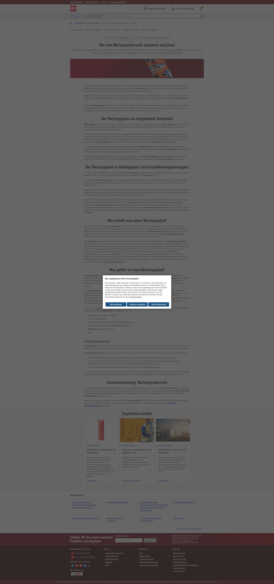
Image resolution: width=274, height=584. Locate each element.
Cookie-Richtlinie (135, 297)
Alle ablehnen (116, 304)
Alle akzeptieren (159, 304)
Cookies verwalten (137, 304)
